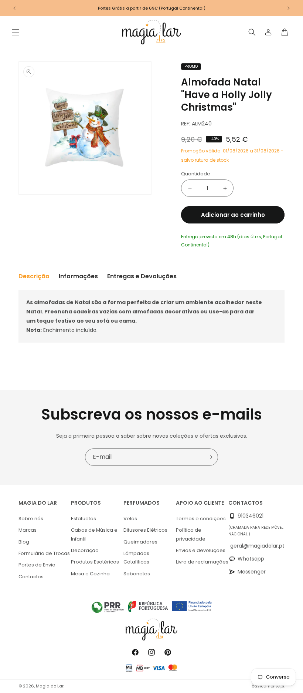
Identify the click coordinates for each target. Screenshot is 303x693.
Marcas (27, 530)
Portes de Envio (36, 564)
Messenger (252, 571)
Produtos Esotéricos (95, 561)
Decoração (85, 550)
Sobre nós (30, 518)
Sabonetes (136, 573)
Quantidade (195, 173)
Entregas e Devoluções (142, 276)
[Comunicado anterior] (14, 8)
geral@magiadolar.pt (257, 545)
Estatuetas (83, 518)
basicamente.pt (268, 686)
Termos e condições (201, 518)
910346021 (250, 515)
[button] (15, 32)
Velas (130, 518)
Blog (23, 541)
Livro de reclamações (202, 561)
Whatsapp (251, 558)
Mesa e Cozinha (90, 573)
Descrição (34, 276)
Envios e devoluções (200, 550)
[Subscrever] (209, 457)
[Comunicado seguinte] (288, 8)
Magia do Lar (50, 686)
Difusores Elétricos (145, 530)
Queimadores (140, 541)
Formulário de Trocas (44, 553)
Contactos (31, 576)
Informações (78, 276)
